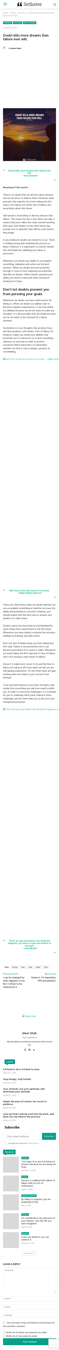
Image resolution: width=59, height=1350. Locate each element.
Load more (28, 1253)
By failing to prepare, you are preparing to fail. (36, 1200)
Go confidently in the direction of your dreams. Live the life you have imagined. (38, 1221)
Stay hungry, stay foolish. (17, 1079)
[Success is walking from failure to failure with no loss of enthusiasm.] (11, 1183)
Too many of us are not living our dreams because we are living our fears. (38, 1164)
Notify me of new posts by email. (21, 1336)
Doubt (14, 967)
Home (5, 13)
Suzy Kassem (29, 23)
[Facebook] (25, 1049)
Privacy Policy (32, 1143)
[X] (34, 1049)
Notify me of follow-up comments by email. (26, 1332)
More (38, 967)
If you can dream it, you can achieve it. (35, 1238)
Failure (17, 23)
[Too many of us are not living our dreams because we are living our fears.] (11, 1165)
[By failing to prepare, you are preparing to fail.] (11, 1202)
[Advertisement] (29, 86)
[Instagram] (29, 1049)
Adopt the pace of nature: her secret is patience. (25, 1103)
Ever (23, 967)
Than (46, 967)
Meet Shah (16, 48)
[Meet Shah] (5, 48)
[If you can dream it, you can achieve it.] (11, 1240)
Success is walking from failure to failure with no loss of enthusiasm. (38, 1183)
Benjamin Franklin (29, 1196)
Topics (13, 13)
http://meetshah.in (29, 1037)
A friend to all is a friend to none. (21, 1069)
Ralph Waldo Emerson (30, 592)
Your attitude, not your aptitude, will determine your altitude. (24, 1090)
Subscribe (49, 1136)
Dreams (22, 13)
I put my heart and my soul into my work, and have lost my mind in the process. (28, 1115)
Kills (30, 967)
